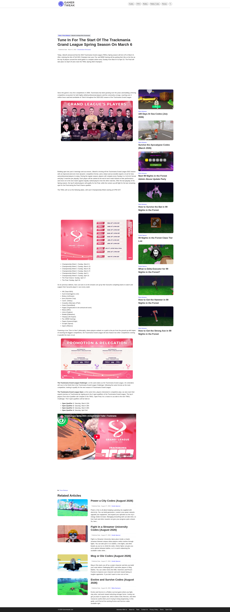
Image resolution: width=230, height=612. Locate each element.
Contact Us (144, 609)
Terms (162, 609)
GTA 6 (138, 4)
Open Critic (168, 609)
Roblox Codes (154, 4)
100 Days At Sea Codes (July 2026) (153, 115)
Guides (131, 4)
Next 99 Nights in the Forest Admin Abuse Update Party (152, 177)
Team (137, 609)
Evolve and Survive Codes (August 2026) (112, 581)
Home (59, 35)
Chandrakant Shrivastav (84, 49)
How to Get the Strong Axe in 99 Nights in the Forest (154, 332)
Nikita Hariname (116, 588)
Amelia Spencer (115, 506)
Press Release (66, 35)
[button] (170, 3)
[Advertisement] (115, 20)
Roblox (145, 4)
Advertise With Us (122, 609)
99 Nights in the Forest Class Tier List (155, 239)
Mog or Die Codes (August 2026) (111, 555)
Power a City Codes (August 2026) (112, 500)
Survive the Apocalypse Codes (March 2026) (154, 146)
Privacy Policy (154, 609)
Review (164, 4)
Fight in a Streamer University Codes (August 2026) (109, 528)
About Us (131, 609)
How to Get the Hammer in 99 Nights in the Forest (153, 301)
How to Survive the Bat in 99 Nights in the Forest (152, 208)
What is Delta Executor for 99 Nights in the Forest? (153, 270)
